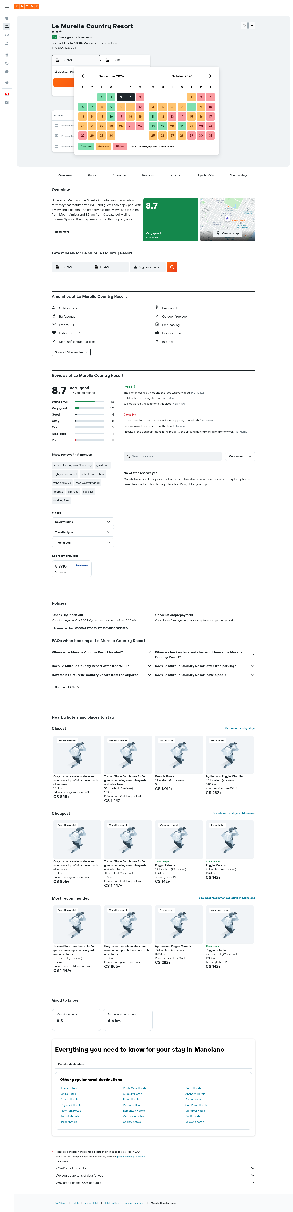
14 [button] (92, 116)
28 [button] (92, 135)
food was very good (88, 483)
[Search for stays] (7, 27)
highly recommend (65, 474)
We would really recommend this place (154, 403)
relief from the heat (93, 474)
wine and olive (62, 483)
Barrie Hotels (193, 1099)
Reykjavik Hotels (71, 1105)
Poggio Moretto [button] (216, 865)
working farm (61, 500)
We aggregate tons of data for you (79, 1175)
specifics (88, 491)
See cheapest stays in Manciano (234, 813)
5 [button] (140, 97)
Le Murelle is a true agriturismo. (149, 398)
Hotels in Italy (111, 1202)
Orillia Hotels (68, 1094)
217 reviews (84, 37)
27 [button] (82, 135)
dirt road (73, 491)
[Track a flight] (7, 63)
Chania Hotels (69, 1099)
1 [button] (101, 97)
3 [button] (121, 97)
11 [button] (130, 107)
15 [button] (101, 116)
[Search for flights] (7, 18)
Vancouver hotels (133, 1116)
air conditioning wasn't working (72, 465)
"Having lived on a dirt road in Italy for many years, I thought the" (168, 420)
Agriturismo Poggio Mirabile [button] (224, 776)
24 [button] (121, 126)
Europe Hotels (91, 1202)
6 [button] (83, 107)
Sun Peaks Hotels (196, 1105)
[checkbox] (72, 568)
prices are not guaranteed (131, 1156)
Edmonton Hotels (134, 1110)
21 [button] (92, 126)
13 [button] (82, 116)
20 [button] (83, 126)
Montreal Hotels (195, 1110)
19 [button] (140, 116)
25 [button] (130, 126)
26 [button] (140, 126)
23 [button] (111, 126)
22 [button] (101, 126)
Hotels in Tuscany (133, 1202)
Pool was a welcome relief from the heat (154, 426)
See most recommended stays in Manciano (227, 898)
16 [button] (111, 116)
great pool (102, 465)
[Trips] (7, 83)
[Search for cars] (7, 35)
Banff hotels (192, 1116)
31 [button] (210, 135)
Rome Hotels (131, 1099)
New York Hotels (71, 1110)
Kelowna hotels (194, 1122)
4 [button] (130, 97)
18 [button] (130, 116)
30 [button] (111, 135)
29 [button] (101, 135)
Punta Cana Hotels (134, 1088)
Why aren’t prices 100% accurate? (79, 1183)
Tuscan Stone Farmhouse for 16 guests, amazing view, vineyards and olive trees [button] (125, 780)
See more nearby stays (240, 728)
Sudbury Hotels (132, 1094)
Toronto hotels (70, 1116)
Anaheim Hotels (195, 1094)
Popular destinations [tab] (71, 1064)
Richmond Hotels (133, 1105)
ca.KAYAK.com (59, 1202)
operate (58, 491)
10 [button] (121, 107)
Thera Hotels (69, 1088)
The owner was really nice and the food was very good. (164, 392)
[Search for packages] (7, 43)
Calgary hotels (132, 1122)
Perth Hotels (193, 1088)
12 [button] (140, 107)
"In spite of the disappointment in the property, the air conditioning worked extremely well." (185, 431)
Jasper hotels (69, 1122)
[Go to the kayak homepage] (26, 6)
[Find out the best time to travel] (7, 72)
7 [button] (92, 107)
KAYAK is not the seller (71, 1168)
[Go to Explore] (7, 55)
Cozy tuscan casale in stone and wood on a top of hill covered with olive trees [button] (75, 780)
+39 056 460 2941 (64, 48)
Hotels (75, 1202)
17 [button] (120, 116)
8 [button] (102, 107)
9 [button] (111, 107)
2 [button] (111, 97)
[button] (6, 6)
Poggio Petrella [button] (165, 865)
